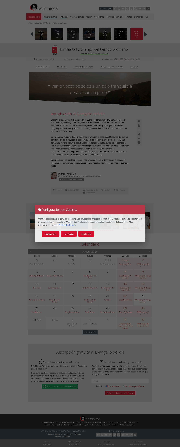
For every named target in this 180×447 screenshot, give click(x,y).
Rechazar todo (50, 234)
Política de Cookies (67, 225)
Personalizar (69, 234)
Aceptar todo (86, 234)
